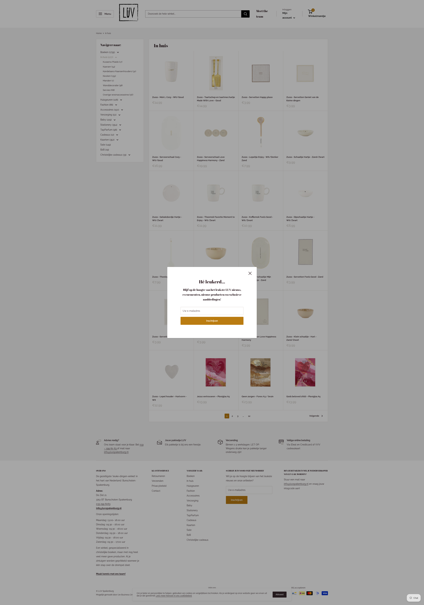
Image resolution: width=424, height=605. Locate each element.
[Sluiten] (250, 273)
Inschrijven (212, 320)
